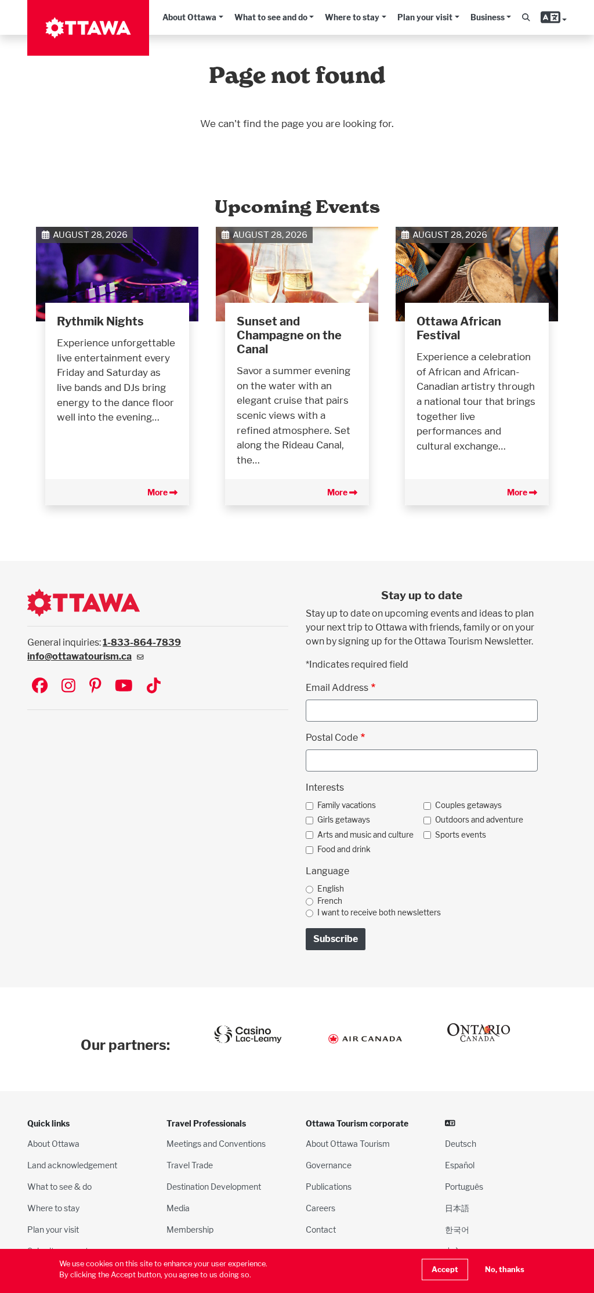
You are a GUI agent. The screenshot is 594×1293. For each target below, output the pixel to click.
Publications (329, 1186)
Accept (445, 1269)
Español (460, 1165)
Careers (320, 1208)
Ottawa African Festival (458, 328)
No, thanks (504, 1269)
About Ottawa (189, 17)
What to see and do (270, 17)
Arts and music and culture (365, 834)
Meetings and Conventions (216, 1144)
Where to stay (352, 17)
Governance (329, 1165)
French (329, 901)
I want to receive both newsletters (379, 912)
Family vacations (346, 805)
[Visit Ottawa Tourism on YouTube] (123, 686)
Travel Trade (189, 1165)
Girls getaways (343, 819)
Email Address (337, 687)
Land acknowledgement (72, 1165)
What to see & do (59, 1186)
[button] (526, 17)
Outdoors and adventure (479, 819)
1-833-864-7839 (142, 642)
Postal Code (332, 737)
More (158, 492)
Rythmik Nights (100, 321)
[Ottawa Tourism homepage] (88, 28)
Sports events (460, 834)
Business (487, 17)
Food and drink (344, 849)
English (330, 888)
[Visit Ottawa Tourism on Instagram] (68, 686)
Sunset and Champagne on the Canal (289, 335)
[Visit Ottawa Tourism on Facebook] (39, 686)
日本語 (457, 1208)
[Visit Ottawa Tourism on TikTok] (153, 686)
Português (464, 1186)
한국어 (457, 1229)
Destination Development (213, 1186)
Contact (321, 1229)
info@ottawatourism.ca (79, 656)
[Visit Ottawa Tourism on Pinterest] (95, 686)
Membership (189, 1229)
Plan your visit (424, 17)
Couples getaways (468, 805)
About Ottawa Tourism (348, 1144)
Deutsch (460, 1144)
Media (178, 1208)
